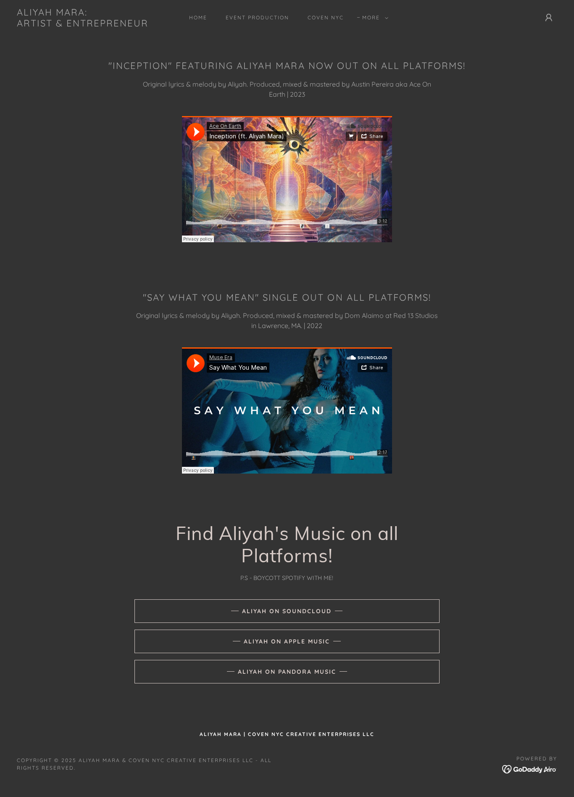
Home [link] (198, 17)
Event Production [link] (257, 17)
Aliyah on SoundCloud (287, 611)
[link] (82, 24)
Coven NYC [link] (326, 17)
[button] (373, 18)
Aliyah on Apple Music (287, 641)
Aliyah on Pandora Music (287, 671)
